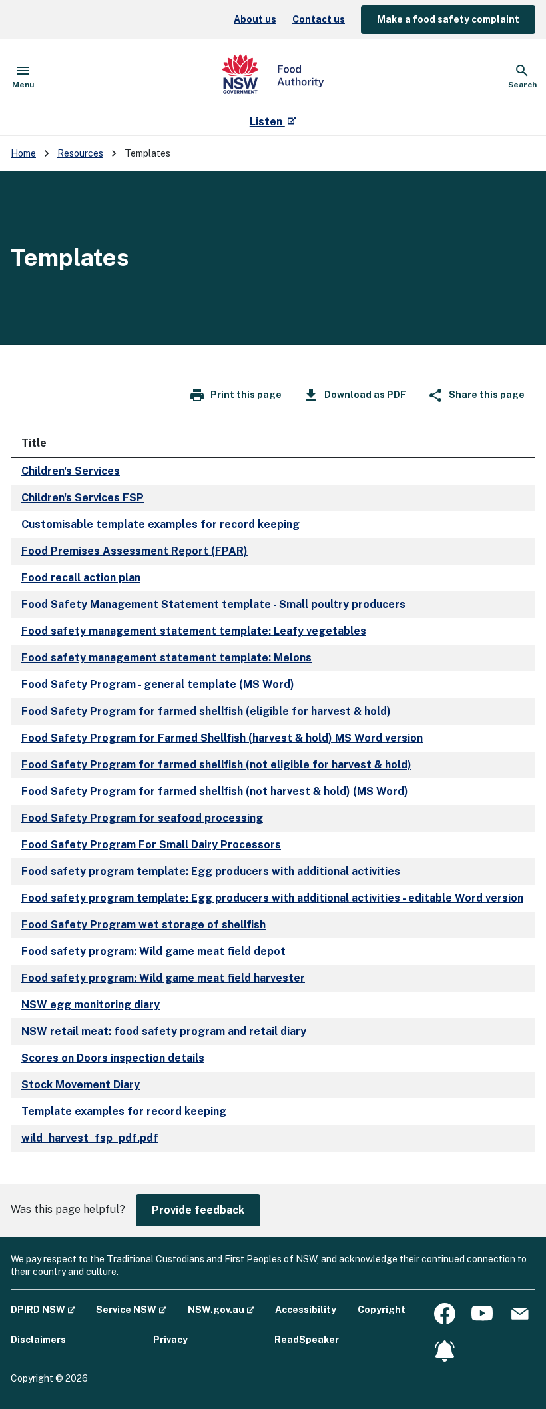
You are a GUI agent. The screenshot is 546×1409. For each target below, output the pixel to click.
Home (23, 153)
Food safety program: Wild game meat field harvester (163, 978)
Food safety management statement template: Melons (166, 657)
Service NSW (131, 1309)
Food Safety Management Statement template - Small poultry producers (213, 604)
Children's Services (70, 471)
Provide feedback (198, 1210)
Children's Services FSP (82, 497)
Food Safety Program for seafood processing (142, 818)
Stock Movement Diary (80, 1084)
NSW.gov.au (221, 1309)
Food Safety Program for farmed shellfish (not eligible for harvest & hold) (216, 764)
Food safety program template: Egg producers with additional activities (210, 871)
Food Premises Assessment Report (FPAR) (134, 551)
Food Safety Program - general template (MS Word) (157, 684)
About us (255, 19)
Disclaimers (38, 1339)
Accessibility (305, 1309)
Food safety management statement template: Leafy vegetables (193, 631)
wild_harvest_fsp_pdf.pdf (89, 1138)
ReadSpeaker (306, 1339)
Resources (80, 153)
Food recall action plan (80, 577)
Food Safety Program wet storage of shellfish (143, 924)
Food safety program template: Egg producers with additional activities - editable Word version (272, 898)
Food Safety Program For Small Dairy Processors (151, 844)
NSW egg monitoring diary (90, 1004)
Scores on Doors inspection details (112, 1058)
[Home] (273, 77)
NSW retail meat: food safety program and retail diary (163, 1031)
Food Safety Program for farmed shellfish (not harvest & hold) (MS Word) (214, 791)
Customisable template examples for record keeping (160, 524)
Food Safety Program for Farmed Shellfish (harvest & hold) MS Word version (222, 738)
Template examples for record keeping (123, 1111)
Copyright (382, 1309)
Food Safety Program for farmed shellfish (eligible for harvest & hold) (206, 711)
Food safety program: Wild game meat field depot (153, 951)
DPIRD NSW (43, 1309)
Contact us (318, 19)
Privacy (170, 1339)
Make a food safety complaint (448, 19)
